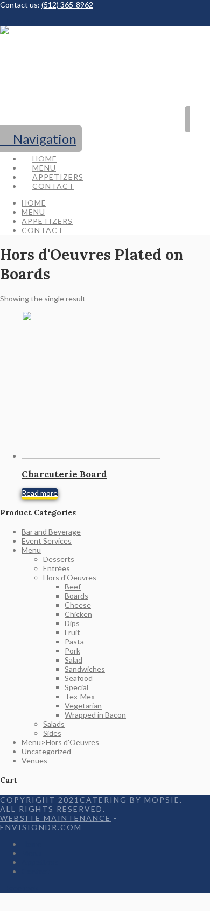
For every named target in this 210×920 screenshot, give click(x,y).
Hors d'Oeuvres (69, 577)
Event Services (47, 540)
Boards (76, 595)
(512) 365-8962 (67, 4)
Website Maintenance (55, 818)
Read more (40, 492)
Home (31, 843)
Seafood (79, 678)
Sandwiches (85, 668)
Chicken (78, 614)
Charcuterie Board (64, 474)
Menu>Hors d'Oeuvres (60, 742)
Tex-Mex (80, 696)
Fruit (72, 632)
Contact (36, 871)
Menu (31, 549)
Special (76, 687)
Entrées (56, 568)
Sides (52, 733)
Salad (73, 659)
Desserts (58, 559)
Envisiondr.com (41, 827)
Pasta (74, 641)
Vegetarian (83, 705)
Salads (54, 723)
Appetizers (40, 862)
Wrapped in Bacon (95, 714)
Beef (73, 586)
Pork (72, 650)
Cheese (78, 604)
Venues (34, 760)
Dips (72, 623)
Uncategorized (46, 751)
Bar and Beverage (51, 531)
